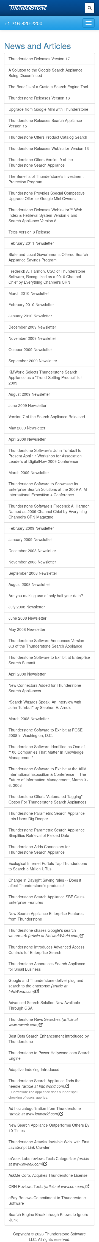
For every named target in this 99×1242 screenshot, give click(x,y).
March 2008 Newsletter (29, 718)
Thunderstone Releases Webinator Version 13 (49, 148)
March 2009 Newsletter (29, 472)
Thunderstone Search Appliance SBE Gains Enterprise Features (46, 899)
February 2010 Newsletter (31, 304)
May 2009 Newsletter (27, 428)
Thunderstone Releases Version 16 (39, 98)
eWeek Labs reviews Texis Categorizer (49, 1161)
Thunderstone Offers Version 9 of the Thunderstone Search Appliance (41, 162)
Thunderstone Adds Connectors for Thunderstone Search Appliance (39, 849)
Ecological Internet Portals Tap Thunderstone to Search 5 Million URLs (48, 866)
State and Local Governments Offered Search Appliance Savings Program (48, 257)
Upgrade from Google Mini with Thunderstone (48, 109)
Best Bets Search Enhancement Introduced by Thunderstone (49, 1038)
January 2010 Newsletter (30, 315)
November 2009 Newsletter (32, 338)
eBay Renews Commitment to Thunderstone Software (47, 1200)
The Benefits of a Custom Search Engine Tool (48, 86)
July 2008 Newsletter (27, 606)
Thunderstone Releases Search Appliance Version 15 (45, 123)
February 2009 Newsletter (31, 528)
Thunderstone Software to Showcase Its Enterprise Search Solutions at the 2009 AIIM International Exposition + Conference (48, 489)
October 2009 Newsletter (30, 349)
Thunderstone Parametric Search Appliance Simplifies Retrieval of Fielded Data (47, 832)
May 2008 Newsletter (27, 629)
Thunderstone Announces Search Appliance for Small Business (47, 966)
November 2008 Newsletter (32, 562)
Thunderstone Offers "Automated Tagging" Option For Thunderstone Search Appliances (47, 799)
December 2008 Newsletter (32, 550)
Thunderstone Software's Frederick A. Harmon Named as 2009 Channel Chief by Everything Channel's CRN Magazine (49, 511)
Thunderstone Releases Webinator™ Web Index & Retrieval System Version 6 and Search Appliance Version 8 (45, 215)
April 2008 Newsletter (27, 674)
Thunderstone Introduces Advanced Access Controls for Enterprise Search (46, 949)
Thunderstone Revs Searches (43, 1021)
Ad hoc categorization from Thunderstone (45, 1111)
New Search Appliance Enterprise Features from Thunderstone (46, 916)
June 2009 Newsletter (27, 405)
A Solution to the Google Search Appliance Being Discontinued (45, 72)
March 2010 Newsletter (29, 293)
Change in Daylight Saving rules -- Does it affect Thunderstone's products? (45, 882)
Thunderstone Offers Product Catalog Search (48, 137)
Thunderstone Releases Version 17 (39, 58)
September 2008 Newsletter (33, 573)
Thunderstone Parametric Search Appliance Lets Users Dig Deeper (47, 815)
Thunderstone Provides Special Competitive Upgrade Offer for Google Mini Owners (47, 195)
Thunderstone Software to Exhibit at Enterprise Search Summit (49, 659)
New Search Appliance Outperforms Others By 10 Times (49, 1127)
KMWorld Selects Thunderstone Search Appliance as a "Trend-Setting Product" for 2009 (45, 377)
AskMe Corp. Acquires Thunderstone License (48, 1175)
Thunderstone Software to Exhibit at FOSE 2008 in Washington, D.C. (45, 732)
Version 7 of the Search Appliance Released (47, 416)
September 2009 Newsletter (33, 360)
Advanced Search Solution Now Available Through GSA (44, 1005)
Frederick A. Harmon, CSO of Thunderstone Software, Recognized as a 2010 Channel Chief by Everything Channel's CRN (47, 276)
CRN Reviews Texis (47, 1186)
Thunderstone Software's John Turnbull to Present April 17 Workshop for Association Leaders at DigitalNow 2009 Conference (45, 456)
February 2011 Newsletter (31, 243)
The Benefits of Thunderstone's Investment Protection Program (46, 178)
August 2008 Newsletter (29, 584)
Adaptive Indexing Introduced (34, 1069)
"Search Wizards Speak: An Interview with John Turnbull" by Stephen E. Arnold (45, 704)
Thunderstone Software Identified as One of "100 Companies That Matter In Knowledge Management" (47, 752)
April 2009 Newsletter (27, 439)
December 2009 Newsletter (32, 327)
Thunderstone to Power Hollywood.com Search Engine (49, 1055)
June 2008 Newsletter (27, 618)
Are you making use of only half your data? (46, 595)
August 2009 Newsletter (29, 394)
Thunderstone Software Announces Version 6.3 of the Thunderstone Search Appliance (46, 643)
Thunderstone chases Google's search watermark (44, 932)
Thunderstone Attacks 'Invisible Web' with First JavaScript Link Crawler (49, 1144)
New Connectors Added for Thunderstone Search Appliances (45, 687)
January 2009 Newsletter (30, 539)
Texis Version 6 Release (29, 232)
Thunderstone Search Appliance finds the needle (45, 1088)
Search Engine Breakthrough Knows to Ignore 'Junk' (48, 1217)
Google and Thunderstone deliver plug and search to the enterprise (46, 986)
